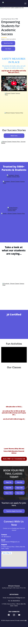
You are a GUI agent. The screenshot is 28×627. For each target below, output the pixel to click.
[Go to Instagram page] (14, 615)
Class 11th (8, 493)
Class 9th (8, 488)
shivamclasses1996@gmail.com (10, 542)
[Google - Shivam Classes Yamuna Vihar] (14, 225)
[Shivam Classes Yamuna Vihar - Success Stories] (14, 149)
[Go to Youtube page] (19, 615)
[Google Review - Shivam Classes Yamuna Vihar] (14, 209)
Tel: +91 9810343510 (14, 600)
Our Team (8, 49)
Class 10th (19, 488)
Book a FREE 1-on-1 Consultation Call (14, 459)
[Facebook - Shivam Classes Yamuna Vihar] (14, 178)
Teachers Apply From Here (14, 511)
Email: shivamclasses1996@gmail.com (14, 598)
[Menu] (25, 3)
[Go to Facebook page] (9, 615)
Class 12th (19, 493)
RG (26, 620)
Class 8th (19, 482)
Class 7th (8, 482)
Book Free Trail (8, 43)
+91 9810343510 (6, 537)
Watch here (14, 135)
